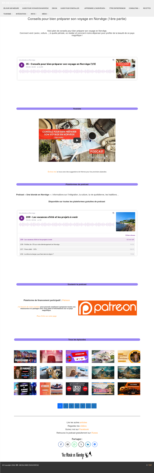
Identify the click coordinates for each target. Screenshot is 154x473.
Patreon (66, 300)
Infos (33, 14)
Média (44, 14)
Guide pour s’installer (70, 8)
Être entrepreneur (117, 8)
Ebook (54, 8)
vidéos (83, 425)
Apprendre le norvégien (94, 8)
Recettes (147, 8)
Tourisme (7, 14)
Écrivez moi (52, 172)
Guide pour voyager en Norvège (35, 8)
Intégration (21, 14)
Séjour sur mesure (11, 8)
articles (84, 422)
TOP (150, 465)
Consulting (134, 8)
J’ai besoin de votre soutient (29, 307)
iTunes (94, 432)
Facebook (84, 429)
